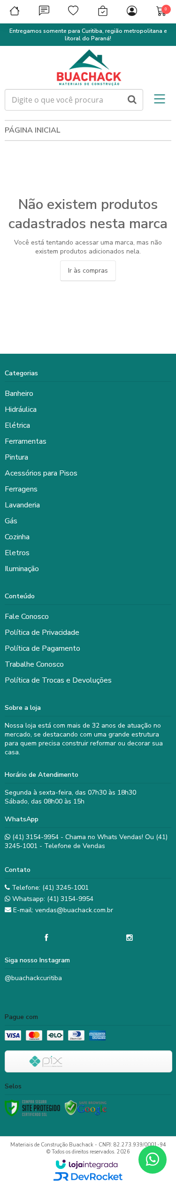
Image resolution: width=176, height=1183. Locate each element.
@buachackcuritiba (33, 978)
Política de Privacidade (42, 632)
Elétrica (17, 425)
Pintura (16, 457)
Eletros (17, 553)
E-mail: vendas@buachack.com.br (62, 910)
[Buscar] (132, 100)
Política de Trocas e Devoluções (58, 680)
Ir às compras (88, 270)
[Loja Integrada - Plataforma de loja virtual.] (86, 1164)
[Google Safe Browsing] (86, 1108)
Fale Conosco (27, 616)
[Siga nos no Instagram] (129, 938)
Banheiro (19, 393)
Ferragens (21, 489)
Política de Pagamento (42, 648)
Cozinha (17, 537)
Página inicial (32, 130)
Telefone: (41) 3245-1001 (49, 887)
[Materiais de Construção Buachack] (88, 67)
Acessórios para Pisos (41, 473)
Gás (11, 521)
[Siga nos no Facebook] (46, 938)
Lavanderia (22, 505)
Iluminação (22, 569)
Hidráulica (21, 409)
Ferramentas (25, 441)
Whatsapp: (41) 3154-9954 (51, 898)
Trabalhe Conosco (34, 664)
